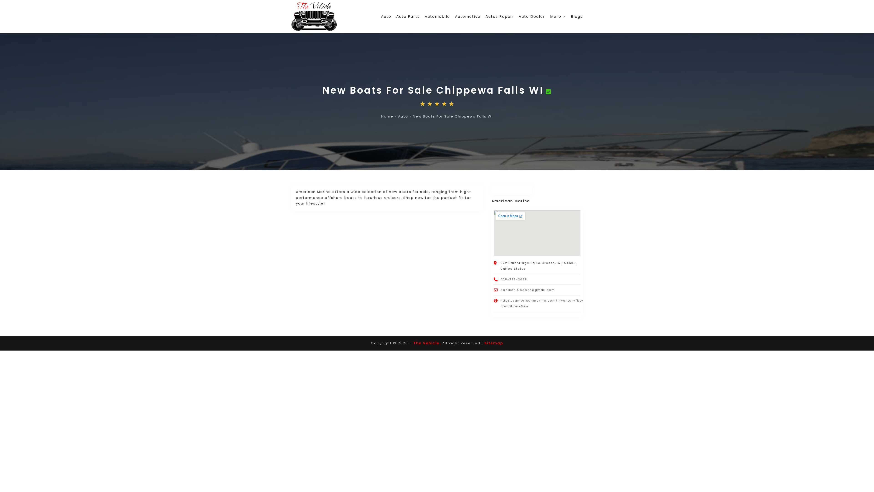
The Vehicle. (427, 343)
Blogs (577, 16)
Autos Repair (499, 16)
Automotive (467, 16)
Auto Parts (408, 16)
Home (387, 116)
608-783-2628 (514, 279)
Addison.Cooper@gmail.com (528, 290)
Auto (386, 16)
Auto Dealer (532, 16)
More (555, 16)
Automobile (437, 16)
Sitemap (493, 343)
